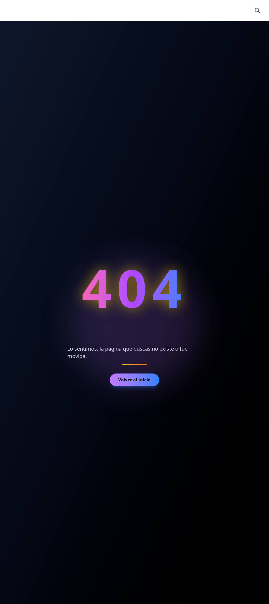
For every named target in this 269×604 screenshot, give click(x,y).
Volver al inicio (134, 380)
